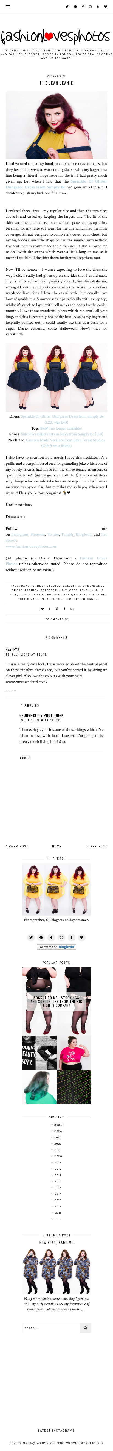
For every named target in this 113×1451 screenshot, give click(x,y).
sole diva (26, 599)
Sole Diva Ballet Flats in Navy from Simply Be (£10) (62, 434)
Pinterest (37, 534)
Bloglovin (84, 534)
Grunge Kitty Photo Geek (41, 715)
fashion (32, 590)
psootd (80, 594)
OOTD (73, 590)
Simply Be (96, 594)
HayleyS (12, 649)
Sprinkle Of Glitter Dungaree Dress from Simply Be (57, 184)
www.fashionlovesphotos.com (31, 546)
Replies (32, 705)
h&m (63, 590)
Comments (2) (58, 619)
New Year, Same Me (56, 1242)
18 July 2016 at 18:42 (26, 654)
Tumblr (67, 534)
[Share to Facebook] (50, 609)
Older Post (96, 846)
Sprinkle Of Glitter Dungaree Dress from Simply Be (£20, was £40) (62, 419)
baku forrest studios (41, 586)
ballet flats (74, 586)
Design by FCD (91, 1443)
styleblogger (85, 599)
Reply (11, 691)
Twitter (53, 534)
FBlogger (49, 590)
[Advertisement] (56, 1378)
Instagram (19, 534)
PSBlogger (62, 594)
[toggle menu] (8, 7)
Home (57, 846)
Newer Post (17, 846)
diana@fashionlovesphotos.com (50, 1443)
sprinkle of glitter (54, 599)
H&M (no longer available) (60, 428)
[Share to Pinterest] (57, 609)
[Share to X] (42, 609)
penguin (87, 590)
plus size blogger (35, 594)
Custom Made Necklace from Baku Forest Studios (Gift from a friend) (65, 443)
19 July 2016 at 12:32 (40, 720)
